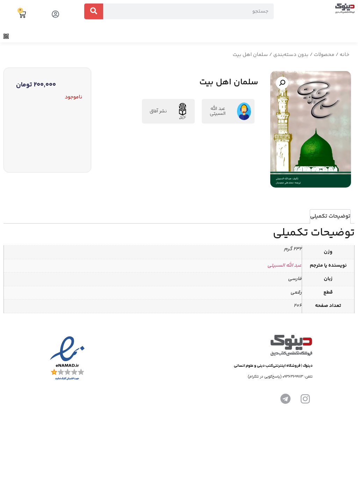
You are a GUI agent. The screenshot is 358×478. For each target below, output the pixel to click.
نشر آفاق (158, 111)
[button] (353, 36)
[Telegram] (285, 399)
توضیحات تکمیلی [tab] (330, 216)
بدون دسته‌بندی (290, 55)
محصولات (324, 55)
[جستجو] (93, 11)
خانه (344, 55)
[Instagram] (6, 36)
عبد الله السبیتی (217, 111)
